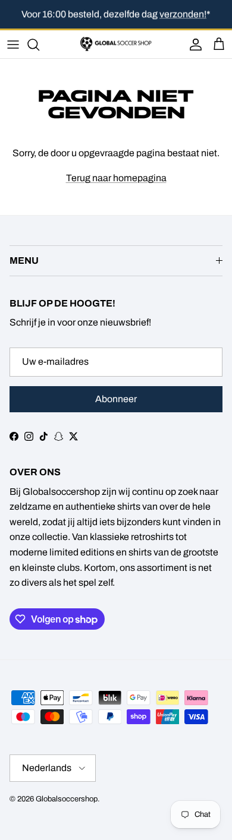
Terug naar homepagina (116, 178)
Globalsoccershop (67, 799)
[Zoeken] (39, 44)
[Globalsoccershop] (116, 44)
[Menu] (13, 44)
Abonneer (116, 399)
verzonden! (182, 14)
